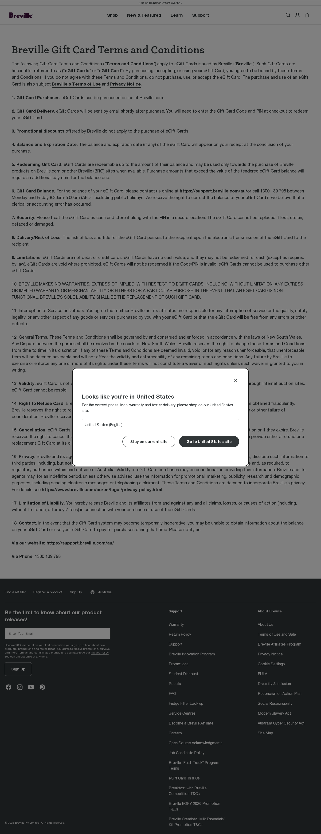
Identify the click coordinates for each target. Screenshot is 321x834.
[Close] (235, 380)
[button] (209, 441)
